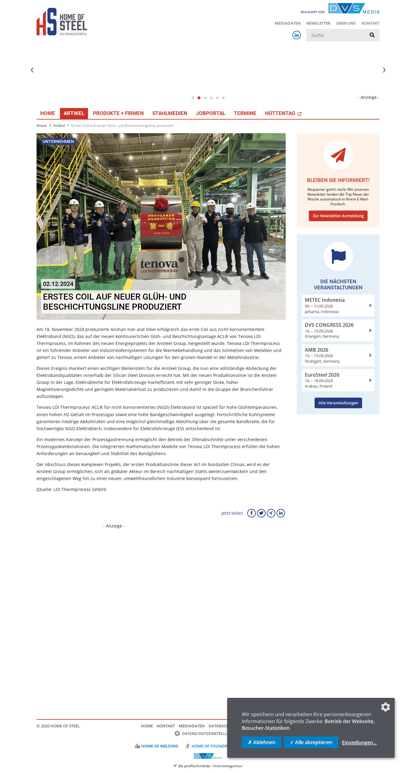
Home (47, 113)
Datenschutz (223, 726)
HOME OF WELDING (159, 746)
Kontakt (370, 23)
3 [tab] (205, 98)
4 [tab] (211, 98)
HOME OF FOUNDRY (211, 746)
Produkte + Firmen (118, 113)
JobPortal (210, 113)
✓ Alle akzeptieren (311, 742)
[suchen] (372, 35)
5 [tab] (217, 98)
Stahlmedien (169, 113)
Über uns (346, 23)
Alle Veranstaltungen (338, 403)
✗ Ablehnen (261, 742)
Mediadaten (288, 23)
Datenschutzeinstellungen (210, 733)
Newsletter (318, 23)
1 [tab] (193, 98)
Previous (32, 70)
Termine (245, 113)
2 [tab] (199, 98)
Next (384, 70)
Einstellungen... (359, 742)
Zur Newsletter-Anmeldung (338, 215)
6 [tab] (223, 98)
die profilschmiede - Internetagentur (210, 765)
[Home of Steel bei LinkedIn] (296, 35)
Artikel (74, 113)
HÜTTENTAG (281, 113)
